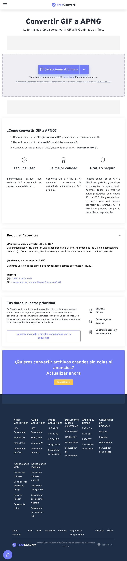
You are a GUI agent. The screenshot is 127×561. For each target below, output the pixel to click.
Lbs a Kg (103, 431)
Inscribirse (69, 77)
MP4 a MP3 (36, 437)
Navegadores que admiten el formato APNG (37, 282)
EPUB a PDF (71, 437)
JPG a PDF (53, 428)
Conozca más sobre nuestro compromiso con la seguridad (44, 336)
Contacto (99, 530)
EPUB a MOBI (71, 442)
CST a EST (87, 439)
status (110, 530)
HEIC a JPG (53, 439)
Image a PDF (54, 444)
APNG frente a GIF (22, 278)
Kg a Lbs (103, 437)
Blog (30, 530)
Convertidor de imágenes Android (37, 499)
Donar (39, 530)
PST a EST (87, 434)
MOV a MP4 (19, 443)
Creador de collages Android (36, 476)
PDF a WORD (71, 431)
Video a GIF (19, 437)
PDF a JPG (53, 434)
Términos (62, 530)
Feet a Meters (105, 442)
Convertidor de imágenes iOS (37, 512)
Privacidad (50, 530)
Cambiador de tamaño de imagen (20, 486)
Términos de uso (104, 82)
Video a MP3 (37, 443)
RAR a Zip (87, 428)
